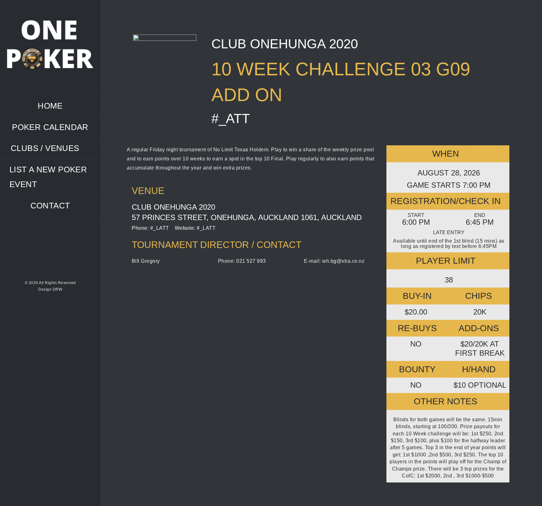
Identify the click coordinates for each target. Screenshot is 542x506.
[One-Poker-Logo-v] (50, 21)
